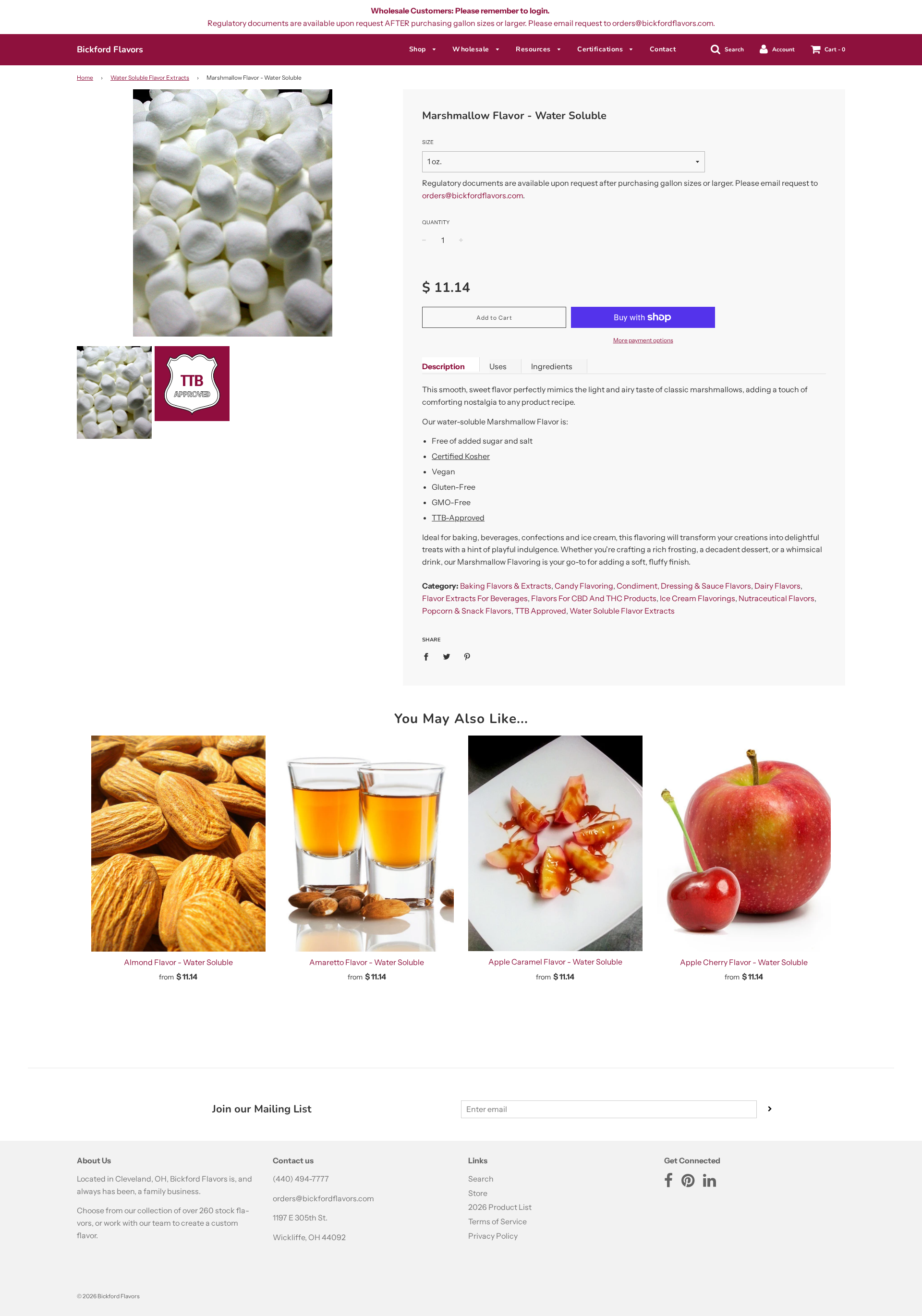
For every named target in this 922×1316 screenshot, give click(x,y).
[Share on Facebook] (429, 656)
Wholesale (471, 49)
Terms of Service (497, 1221)
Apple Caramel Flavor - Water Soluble (555, 961)
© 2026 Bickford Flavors (108, 1296)
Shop (418, 49)
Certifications (601, 49)
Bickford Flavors (110, 49)
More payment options (643, 340)
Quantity (435, 222)
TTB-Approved (458, 517)
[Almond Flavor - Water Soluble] (178, 844)
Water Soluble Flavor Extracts (149, 77)
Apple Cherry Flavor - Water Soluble (744, 962)
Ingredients (551, 366)
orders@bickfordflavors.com (472, 195)
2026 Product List (500, 1207)
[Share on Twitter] (446, 656)
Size (428, 142)
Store (477, 1193)
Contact (663, 49)
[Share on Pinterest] (467, 656)
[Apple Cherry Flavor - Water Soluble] (744, 844)
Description (443, 366)
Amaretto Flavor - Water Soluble (366, 962)
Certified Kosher (461, 456)
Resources (534, 49)
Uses (498, 366)
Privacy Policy (493, 1236)
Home (85, 77)
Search (481, 1178)
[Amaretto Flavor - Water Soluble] (367, 844)
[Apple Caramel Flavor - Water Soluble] (555, 844)
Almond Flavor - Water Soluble (178, 962)
